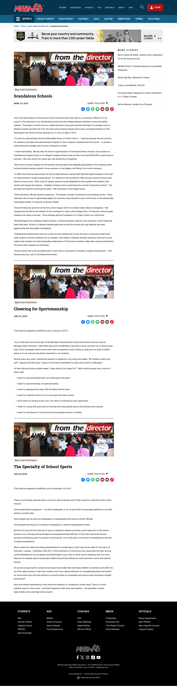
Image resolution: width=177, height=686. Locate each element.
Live (99, 8)
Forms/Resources (55, 629)
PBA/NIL (21, 629)
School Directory (54, 622)
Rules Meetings (84, 622)
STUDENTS (24, 611)
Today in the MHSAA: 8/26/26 (131, 85)
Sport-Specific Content (149, 625)
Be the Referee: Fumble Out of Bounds (135, 104)
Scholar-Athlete (25, 622)
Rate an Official (84, 629)
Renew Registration (147, 618)
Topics (23, 26)
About (121, 8)
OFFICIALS (145, 611)
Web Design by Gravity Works (90, 677)
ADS (49, 611)
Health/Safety (83, 625)
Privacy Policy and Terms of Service (96, 674)
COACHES (83, 611)
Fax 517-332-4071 (89, 667)
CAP (79, 618)
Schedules (75, 8)
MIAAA (50, 618)
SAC (20, 618)
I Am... (131, 8)
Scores (62, 8)
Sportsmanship (24, 633)
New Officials (145, 622)
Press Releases (113, 629)
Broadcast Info (112, 622)
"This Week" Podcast (115, 625)
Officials (110, 8)
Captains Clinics (25, 625)
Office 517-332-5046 (75, 667)
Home (16, 26)
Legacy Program (146, 629)
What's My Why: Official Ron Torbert (134, 77)
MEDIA (109, 611)
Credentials (111, 618)
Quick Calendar (53, 625)
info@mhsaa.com (102, 667)
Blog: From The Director (38, 26)
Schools (89, 8)
